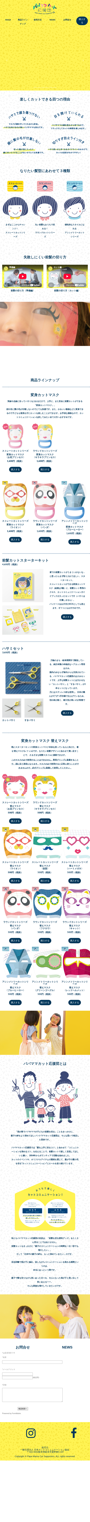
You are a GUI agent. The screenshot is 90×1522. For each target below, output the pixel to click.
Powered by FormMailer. (11, 1413)
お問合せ (67, 20)
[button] (7, 60)
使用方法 (38, 20)
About (8, 20)
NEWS (52, 20)
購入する (82, 21)
